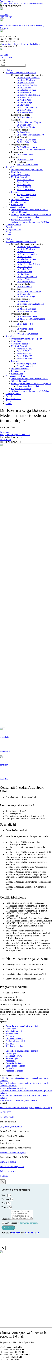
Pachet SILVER (24, 184)
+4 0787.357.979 (7, 1117)
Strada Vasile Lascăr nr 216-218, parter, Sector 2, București (26, 1107)
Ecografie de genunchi (26, 194)
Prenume (6, 1199)
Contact (9, 234)
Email (4, 1203)
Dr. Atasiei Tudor (24, 97)
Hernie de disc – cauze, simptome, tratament (19, 1100)
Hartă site (4, 1176)
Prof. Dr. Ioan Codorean (27, 164)
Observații (6, 1219)
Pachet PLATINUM (25, 179)
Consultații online (13, 224)
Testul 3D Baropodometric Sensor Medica (29, 209)
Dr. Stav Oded (23, 105)
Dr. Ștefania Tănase (25, 82)
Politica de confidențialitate (12, 1166)
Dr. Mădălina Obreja (26, 127)
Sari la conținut (6, 1)
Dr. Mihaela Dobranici (26, 140)
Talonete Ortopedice (20, 212)
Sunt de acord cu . (21, 1223)
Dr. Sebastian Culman (26, 90)
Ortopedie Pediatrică (20, 199)
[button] (10, 6)
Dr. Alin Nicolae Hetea (27, 147)
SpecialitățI (10, 167)
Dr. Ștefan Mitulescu (26, 80)
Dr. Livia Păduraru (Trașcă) (29, 122)
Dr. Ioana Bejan (24, 132)
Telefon (5, 1207)
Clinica (9, 70)
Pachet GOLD (23, 182)
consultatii (4, 737)
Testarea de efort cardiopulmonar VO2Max (30, 222)
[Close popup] (3, 1181)
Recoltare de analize (14, 1046)
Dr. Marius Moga (24, 102)
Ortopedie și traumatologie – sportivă (27, 169)
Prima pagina (6, 432)
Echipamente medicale (15, 207)
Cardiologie (16, 172)
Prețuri (8, 232)
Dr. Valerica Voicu (25, 159)
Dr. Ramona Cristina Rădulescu (30, 135)
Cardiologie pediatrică (20, 174)
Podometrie (11, 1036)
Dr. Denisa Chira (24, 125)
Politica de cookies (8, 1171)
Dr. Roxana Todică (25, 154)
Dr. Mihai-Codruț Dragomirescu (31, 150)
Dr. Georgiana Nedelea (27, 85)
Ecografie (15, 192)
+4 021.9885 (5, 1112)
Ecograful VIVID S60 (21, 219)
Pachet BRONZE (24, 187)
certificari (4, 765)
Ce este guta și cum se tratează (13, 1088)
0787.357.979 (6, 17)
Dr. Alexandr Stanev (26, 112)
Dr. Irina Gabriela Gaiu (27, 142)
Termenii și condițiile (29, 1223)
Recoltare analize (18, 202)
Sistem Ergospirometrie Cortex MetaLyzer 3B (31, 214)
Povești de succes (13, 229)
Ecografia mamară (25, 197)
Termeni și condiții (8, 1162)
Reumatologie (17, 204)
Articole (9, 227)
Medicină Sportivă (19, 177)
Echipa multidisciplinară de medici (21, 72)
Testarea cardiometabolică (28, 217)
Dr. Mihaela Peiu (24, 87)
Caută (2, 60)
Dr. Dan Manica (24, 92)
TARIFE (4, 779)
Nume (4, 1195)
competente (5, 751)
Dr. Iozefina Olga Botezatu (28, 95)
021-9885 (4, 14)
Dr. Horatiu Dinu (24, 117)
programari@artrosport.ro (11, 1126)
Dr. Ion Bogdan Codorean (28, 77)
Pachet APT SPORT (26, 189)
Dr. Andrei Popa (24, 100)
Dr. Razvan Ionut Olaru (27, 107)
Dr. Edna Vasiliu (24, 110)
